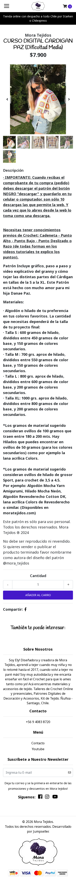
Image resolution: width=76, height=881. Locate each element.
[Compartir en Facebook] (25, 609)
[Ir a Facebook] (40, 797)
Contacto (38, 743)
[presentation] (7, 99)
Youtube (38, 749)
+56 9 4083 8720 (38, 722)
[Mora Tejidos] (38, 6)
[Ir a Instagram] (47, 797)
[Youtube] (55, 797)
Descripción (13, 170)
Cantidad (38, 575)
